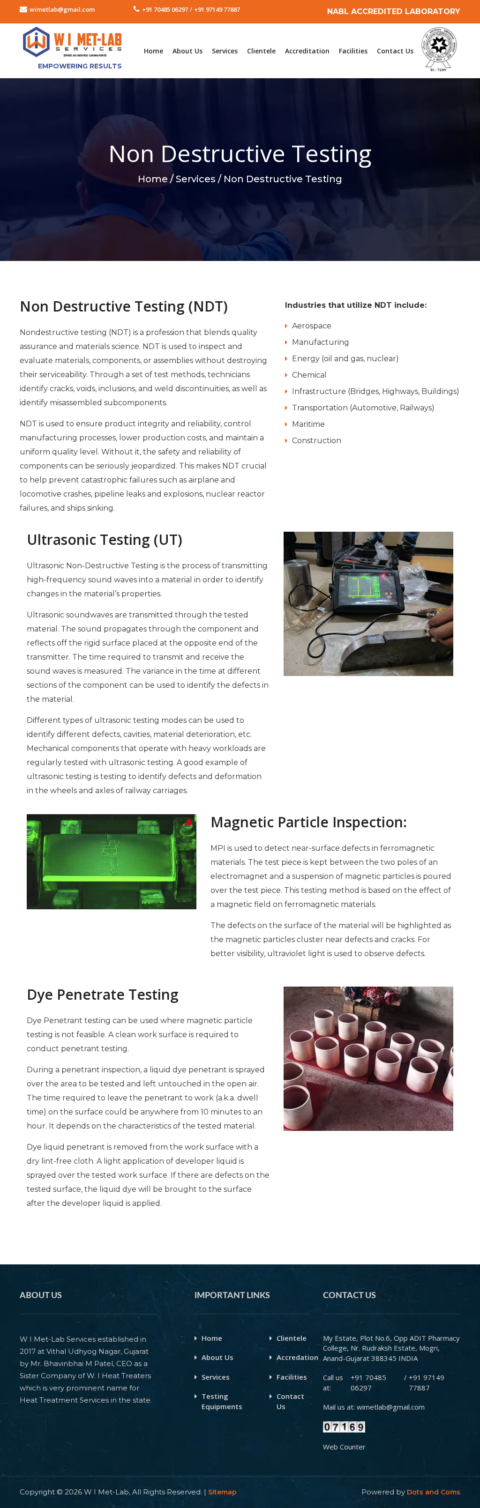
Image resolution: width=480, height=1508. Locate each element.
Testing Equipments (222, 1401)
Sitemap (222, 1492)
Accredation (297, 1357)
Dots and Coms (433, 1492)
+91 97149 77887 (217, 9)
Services (225, 50)
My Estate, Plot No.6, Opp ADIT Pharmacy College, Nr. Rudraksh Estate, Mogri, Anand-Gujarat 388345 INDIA (391, 1348)
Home (153, 50)
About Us (187, 50)
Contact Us (395, 50)
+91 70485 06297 (165, 9)
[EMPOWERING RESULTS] (72, 31)
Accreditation (307, 50)
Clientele (261, 50)
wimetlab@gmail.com (62, 9)
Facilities (353, 50)
